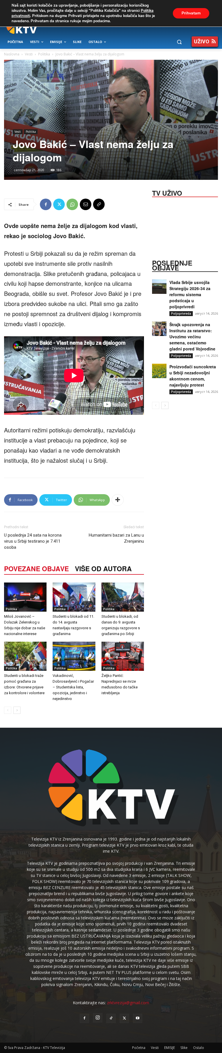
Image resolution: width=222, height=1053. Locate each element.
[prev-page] (7, 710)
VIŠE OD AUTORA (103, 568)
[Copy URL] (99, 204)
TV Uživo (167, 192)
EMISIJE (169, 1047)
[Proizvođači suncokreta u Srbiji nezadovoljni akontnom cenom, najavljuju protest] (159, 371)
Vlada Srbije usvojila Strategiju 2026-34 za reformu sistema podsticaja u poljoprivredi (189, 294)
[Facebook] (45, 204)
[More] (118, 500)
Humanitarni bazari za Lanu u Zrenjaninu (116, 538)
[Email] (85, 204)
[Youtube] (137, 1018)
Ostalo (198, 1047)
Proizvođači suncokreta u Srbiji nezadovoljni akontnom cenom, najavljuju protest (192, 376)
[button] (179, 42)
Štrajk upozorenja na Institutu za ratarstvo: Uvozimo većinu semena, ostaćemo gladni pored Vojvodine (192, 337)
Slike (184, 1047)
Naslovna (11, 54)
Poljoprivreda (181, 313)
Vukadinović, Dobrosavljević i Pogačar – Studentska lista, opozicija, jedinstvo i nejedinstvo (73, 687)
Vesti (29, 54)
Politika (44, 54)
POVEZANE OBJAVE (36, 568)
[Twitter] (59, 204)
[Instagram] (97, 1017)
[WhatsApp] (72, 204)
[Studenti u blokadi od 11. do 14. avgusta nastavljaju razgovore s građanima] (74, 597)
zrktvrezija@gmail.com (128, 1002)
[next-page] (17, 710)
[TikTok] (111, 1018)
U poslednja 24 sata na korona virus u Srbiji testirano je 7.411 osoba (33, 541)
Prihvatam (191, 13)
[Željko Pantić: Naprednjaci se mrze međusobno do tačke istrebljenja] (122, 656)
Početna (138, 1047)
